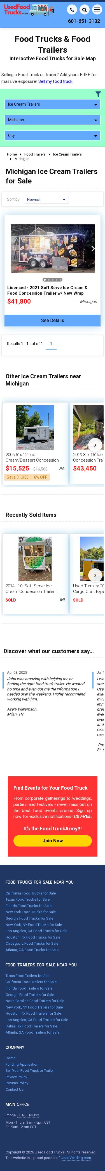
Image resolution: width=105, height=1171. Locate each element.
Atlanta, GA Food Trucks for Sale (32, 950)
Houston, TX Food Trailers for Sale (33, 1013)
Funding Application (22, 1064)
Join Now (53, 840)
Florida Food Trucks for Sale (29, 906)
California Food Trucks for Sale (31, 893)
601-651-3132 (28, 1115)
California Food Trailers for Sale (31, 982)
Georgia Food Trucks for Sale (29, 918)
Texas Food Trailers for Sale (28, 976)
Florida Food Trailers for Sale (29, 988)
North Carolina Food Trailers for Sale (35, 1001)
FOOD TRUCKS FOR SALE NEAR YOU (40, 882)
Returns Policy (17, 1083)
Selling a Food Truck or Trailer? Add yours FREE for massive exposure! (49, 78)
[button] (93, 249)
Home (10, 1058)
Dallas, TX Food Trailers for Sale (31, 1026)
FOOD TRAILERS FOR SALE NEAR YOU (41, 965)
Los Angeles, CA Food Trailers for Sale (37, 1020)
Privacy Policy (16, 1077)
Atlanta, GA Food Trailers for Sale (32, 1032)
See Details (52, 320)
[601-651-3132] (72, 9)
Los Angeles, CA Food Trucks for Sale (36, 931)
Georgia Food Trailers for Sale (30, 995)
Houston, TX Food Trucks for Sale (33, 937)
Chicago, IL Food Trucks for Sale (32, 943)
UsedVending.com (76, 1158)
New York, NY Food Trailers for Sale (34, 1007)
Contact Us (15, 1089)
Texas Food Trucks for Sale (28, 899)
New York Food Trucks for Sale (31, 912)
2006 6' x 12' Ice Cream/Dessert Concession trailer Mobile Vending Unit (32, 460)
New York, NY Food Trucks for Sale (34, 925)
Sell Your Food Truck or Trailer (30, 1070)
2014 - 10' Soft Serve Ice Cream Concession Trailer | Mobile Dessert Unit (31, 591)
